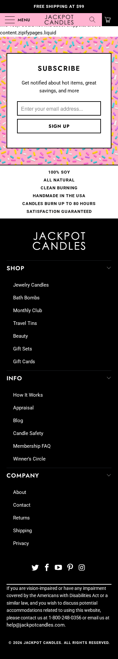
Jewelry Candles (31, 285)
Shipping (22, 531)
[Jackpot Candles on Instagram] (82, 568)
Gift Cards (24, 362)
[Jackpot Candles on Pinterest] (70, 568)
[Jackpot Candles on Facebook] (47, 568)
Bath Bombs (26, 298)
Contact (21, 505)
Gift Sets (22, 349)
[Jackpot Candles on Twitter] (35, 568)
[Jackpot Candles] (59, 19)
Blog (18, 421)
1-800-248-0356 (65, 618)
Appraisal (23, 408)
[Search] (95, 20)
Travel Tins (25, 323)
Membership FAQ (31, 446)
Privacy (21, 543)
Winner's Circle (29, 459)
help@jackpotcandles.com (36, 625)
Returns (21, 518)
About (19, 492)
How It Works (28, 395)
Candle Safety (28, 433)
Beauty (20, 336)
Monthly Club (27, 310)
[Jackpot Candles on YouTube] (59, 568)
